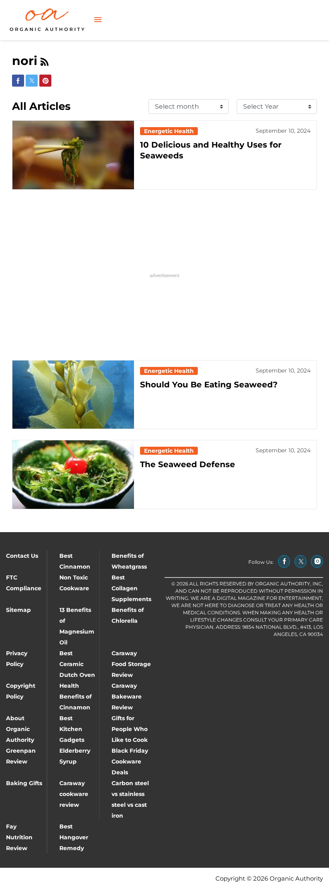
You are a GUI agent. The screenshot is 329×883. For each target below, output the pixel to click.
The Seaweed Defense (187, 464)
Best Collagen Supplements (131, 588)
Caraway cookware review (73, 794)
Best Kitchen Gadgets (71, 729)
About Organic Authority (20, 729)
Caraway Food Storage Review (131, 664)
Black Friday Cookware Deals (130, 761)
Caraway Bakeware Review (127, 696)
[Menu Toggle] (98, 20)
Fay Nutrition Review (19, 837)
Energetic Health (169, 131)
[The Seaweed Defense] (73, 474)
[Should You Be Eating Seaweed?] (73, 394)
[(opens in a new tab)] (284, 561)
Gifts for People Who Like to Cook (130, 729)
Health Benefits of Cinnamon (75, 696)
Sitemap (18, 610)
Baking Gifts (24, 783)
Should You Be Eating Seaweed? (209, 384)
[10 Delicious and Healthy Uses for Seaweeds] (73, 155)
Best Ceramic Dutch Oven (77, 664)
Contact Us (22, 555)
